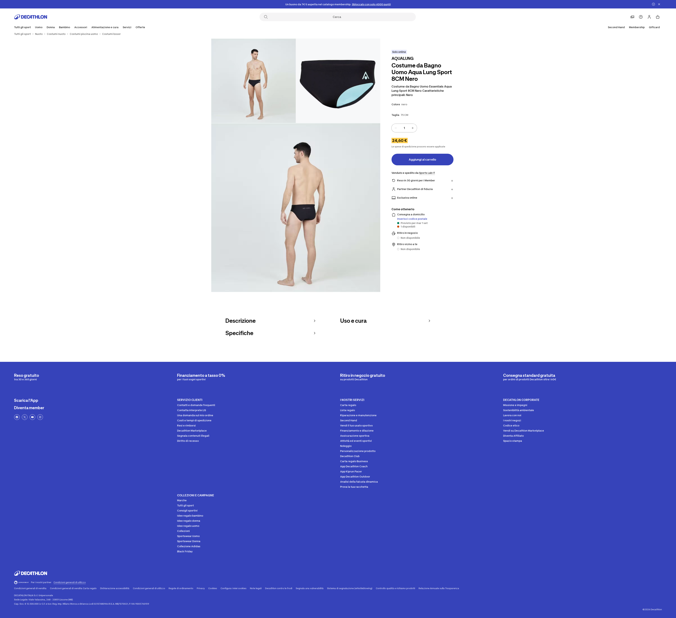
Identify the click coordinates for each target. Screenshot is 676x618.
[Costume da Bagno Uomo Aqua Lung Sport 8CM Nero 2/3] (253, 81)
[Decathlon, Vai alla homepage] (30, 16)
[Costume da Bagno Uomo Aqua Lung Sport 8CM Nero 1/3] (338, 81)
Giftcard (654, 27)
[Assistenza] (641, 17)
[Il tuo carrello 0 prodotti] (657, 17)
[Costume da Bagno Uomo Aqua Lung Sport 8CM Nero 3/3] (295, 207)
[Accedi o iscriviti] (649, 17)
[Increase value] (412, 128)
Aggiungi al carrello (422, 159)
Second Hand (616, 27)
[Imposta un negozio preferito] (632, 17)
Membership (637, 27)
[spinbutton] (404, 128)
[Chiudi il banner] (659, 4)
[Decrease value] (396, 128)
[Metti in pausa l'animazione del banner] (653, 4)
